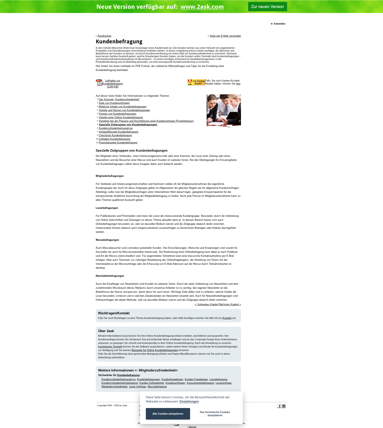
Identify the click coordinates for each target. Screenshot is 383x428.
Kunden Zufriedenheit (151, 382)
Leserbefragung (218, 379)
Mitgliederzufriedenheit (114, 386)
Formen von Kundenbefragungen (117, 113)
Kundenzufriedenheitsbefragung (120, 382)
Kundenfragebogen (172, 379)
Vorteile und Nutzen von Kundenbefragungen (124, 110)
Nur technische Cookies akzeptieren (215, 413)
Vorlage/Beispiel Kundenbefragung (118, 131)
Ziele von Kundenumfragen (114, 103)
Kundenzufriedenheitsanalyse (116, 128)
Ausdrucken (104, 35)
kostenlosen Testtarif (110, 346)
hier (238, 83)
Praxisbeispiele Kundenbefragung (118, 142)
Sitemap (192, 427)
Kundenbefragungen (148, 379)
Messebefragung (157, 386)
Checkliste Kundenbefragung (115, 135)
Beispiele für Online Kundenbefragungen (155, 350)
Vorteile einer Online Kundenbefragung (121, 117)
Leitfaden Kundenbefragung (114, 138)
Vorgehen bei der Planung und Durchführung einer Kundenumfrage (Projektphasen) (146, 120)
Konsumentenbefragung (200, 382)
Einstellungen (189, 401)
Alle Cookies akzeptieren (168, 413)
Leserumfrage (223, 382)
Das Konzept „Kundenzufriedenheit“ (119, 99)
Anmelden (279, 23)
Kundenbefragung (128, 375)
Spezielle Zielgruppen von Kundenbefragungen (128, 124)
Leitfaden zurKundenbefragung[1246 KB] (113, 83)
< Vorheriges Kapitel (206, 304)
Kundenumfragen (175, 382)
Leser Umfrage (137, 386)
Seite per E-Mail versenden (225, 35)
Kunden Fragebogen (196, 379)
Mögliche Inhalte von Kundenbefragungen (122, 106)
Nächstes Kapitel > (230, 304)
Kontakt (227, 318)
